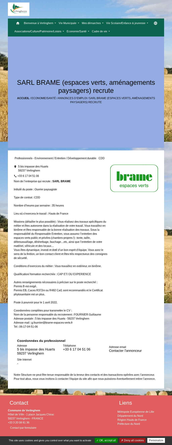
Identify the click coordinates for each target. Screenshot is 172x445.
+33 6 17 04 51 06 (28, 175)
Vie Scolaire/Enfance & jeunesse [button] (126, 23)
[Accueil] (18, 9)
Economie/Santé (43, 98)
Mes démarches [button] (91, 23)
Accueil (23, 98)
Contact (19, 403)
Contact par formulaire (23, 427)
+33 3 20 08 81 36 (18, 422)
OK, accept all (107, 440)
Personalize (156, 440)
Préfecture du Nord (128, 423)
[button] (18, 24)
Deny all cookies (133, 440)
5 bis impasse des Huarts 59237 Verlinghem (33, 168)
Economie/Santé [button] (77, 31)
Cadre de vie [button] (100, 31)
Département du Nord (130, 415)
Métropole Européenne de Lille (135, 411)
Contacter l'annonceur (125, 350)
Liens (125, 403)
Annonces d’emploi (72, 98)
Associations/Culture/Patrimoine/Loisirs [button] (38, 31)
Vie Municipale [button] (68, 23)
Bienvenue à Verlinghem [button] (39, 23)
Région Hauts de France (132, 419)
